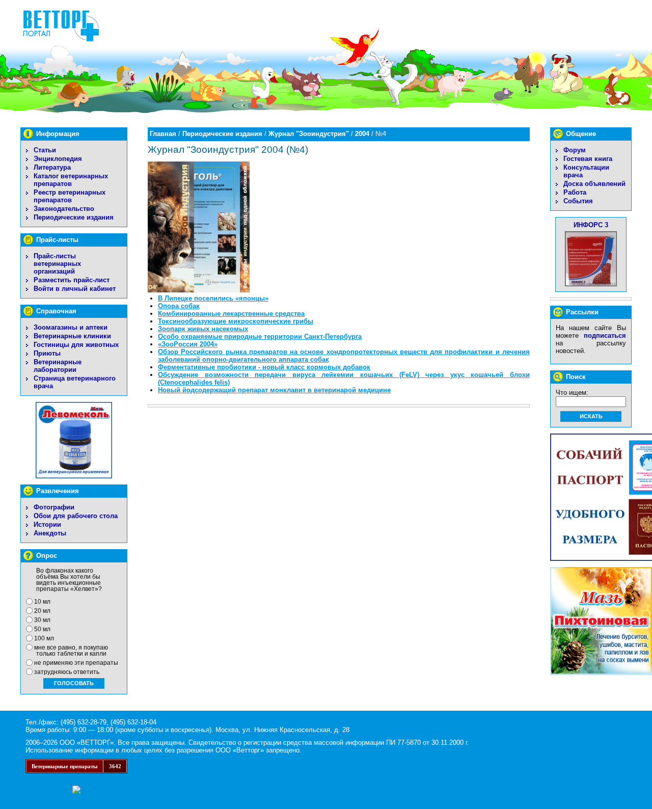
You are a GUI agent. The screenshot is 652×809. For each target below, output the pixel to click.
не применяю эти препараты (76, 663)
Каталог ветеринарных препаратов (71, 179)
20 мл (42, 611)
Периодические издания (74, 217)
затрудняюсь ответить (66, 672)
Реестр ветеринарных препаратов (69, 196)
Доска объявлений (594, 183)
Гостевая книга (587, 159)
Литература (52, 167)
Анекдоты (50, 533)
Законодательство (64, 208)
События (578, 201)
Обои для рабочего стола (76, 516)
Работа (574, 192)
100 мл (44, 638)
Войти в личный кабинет (75, 288)
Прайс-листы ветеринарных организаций (57, 263)
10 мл (42, 602)
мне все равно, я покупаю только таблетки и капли (71, 650)
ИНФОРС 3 (591, 225)
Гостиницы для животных (76, 344)
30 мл (42, 620)
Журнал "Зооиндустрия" (308, 134)
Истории (47, 524)
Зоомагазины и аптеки (70, 327)
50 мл (42, 629)
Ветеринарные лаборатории (58, 365)
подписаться (605, 335)
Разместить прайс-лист (72, 280)
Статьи (45, 150)
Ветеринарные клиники (72, 336)
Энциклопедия (58, 159)
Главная (163, 134)
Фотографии (54, 507)
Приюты (47, 353)
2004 (362, 134)
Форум (574, 150)
